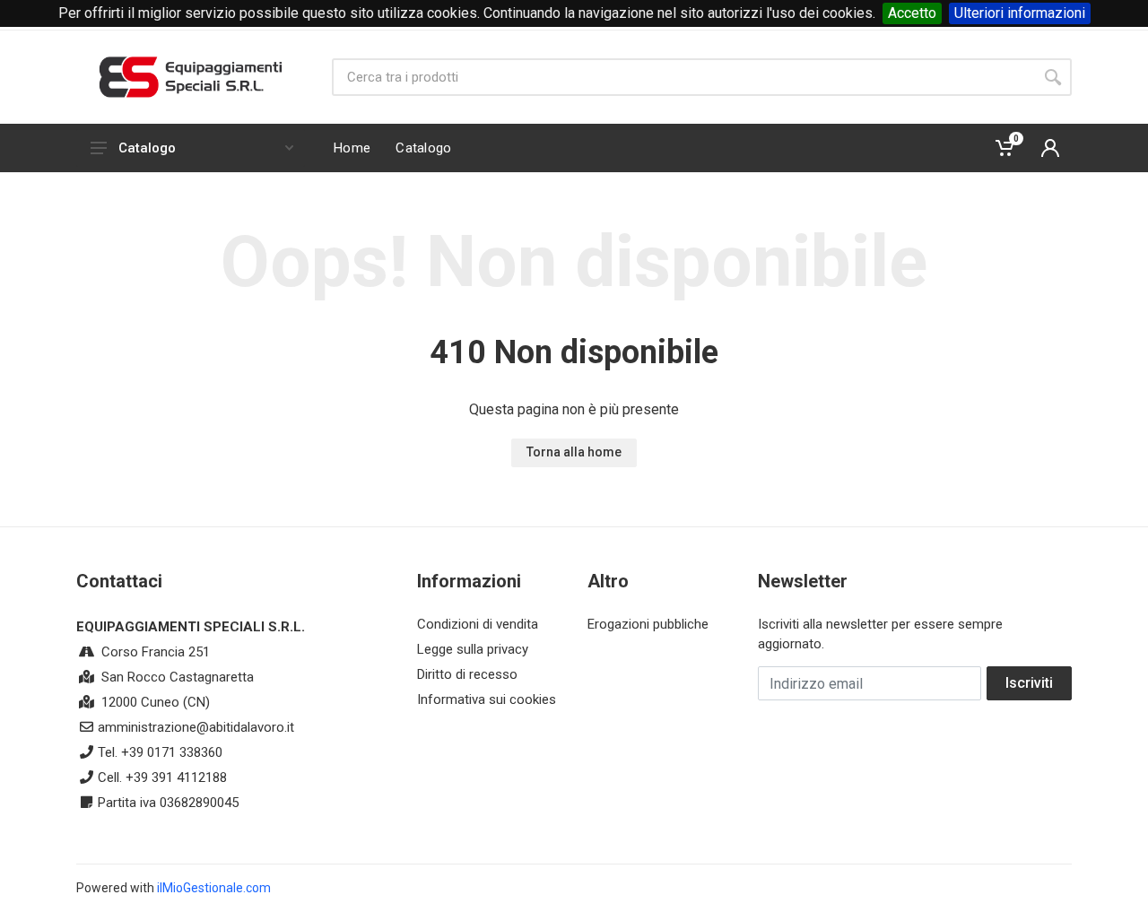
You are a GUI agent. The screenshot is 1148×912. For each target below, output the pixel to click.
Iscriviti (1029, 682)
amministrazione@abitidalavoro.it (196, 727)
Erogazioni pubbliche (648, 624)
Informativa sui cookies (486, 699)
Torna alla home (574, 452)
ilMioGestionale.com (214, 888)
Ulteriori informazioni (1019, 13)
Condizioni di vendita (477, 624)
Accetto (912, 13)
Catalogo (147, 148)
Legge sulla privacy (472, 649)
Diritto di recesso (467, 674)
